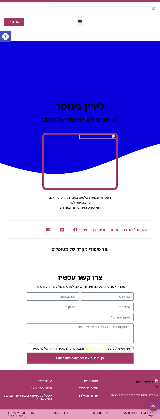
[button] (80, 21)
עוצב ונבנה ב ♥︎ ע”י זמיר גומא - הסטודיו (20, 414)
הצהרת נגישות (61, 413)
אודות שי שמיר (88, 388)
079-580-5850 (41, 388)
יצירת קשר (45, 381)
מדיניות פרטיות (99, 413)
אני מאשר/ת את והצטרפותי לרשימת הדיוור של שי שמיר (81, 348)
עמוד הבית (91, 381)
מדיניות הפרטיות (96, 348)
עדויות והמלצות (88, 395)
